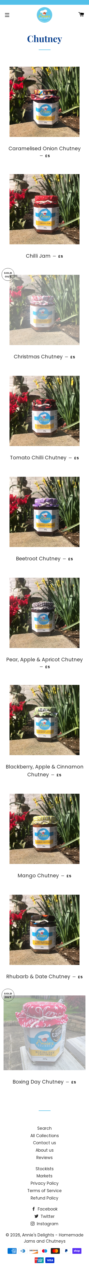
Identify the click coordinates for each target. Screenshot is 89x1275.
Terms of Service (44, 1191)
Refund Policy (44, 1198)
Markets (44, 1176)
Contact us (44, 1143)
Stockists (45, 1169)
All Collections (44, 1136)
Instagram (47, 1224)
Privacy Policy (45, 1183)
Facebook (47, 1209)
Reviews (44, 1157)
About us (45, 1150)
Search (44, 1128)
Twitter (47, 1216)
